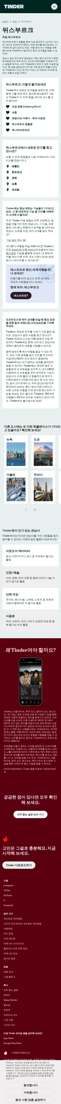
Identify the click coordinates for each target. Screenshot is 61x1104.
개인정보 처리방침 (13, 918)
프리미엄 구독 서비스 (23, 249)
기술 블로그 (9, 976)
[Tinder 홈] (14, 6)
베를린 (15, 166)
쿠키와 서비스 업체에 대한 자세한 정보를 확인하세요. (29, 1074)
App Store (9, 1038)
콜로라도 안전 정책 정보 (16, 948)
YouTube (8, 895)
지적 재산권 (9, 938)
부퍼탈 (15, 189)
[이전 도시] (26, 509)
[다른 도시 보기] (34, 509)
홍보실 (7, 1005)
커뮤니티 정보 (10, 953)
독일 (15, 21)
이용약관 (8, 928)
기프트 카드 (9, 1024)
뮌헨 (14, 178)
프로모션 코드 (10, 1014)
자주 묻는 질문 (11, 990)
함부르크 (17, 172)
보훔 (14, 184)
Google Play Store (13, 1043)
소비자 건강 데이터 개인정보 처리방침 (22, 923)
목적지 (5, 21)
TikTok (7, 890)
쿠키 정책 (8, 933)
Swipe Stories (10, 1000)
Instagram (8, 885)
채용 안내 (8, 971)
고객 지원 (8, 1019)
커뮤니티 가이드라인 (32, 322)
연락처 (7, 1009)
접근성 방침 (9, 958)
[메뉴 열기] (54, 7)
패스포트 (11, 253)
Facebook (8, 905)
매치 (14, 240)
